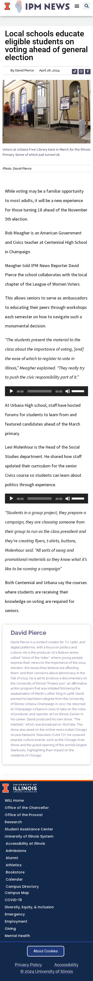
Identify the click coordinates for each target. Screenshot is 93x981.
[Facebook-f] (88, 71)
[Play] (11, 391)
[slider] (79, 390)
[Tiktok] (74, 71)
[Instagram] (81, 71)
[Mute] (67, 391)
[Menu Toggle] (76, 5)
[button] (86, 6)
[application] (46, 391)
